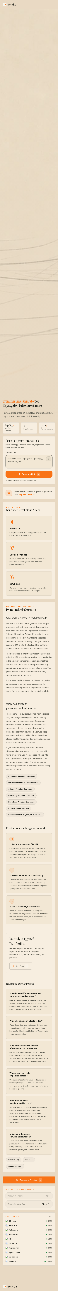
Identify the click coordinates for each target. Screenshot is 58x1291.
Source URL (11, 452)
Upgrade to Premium (28, 1180)
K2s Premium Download (18, 808)
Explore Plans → (27, 494)
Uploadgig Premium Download (21, 795)
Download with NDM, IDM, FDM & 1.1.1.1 (25, 815)
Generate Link (28, 474)
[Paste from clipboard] (48, 458)
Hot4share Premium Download (21, 802)
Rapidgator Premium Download (21, 776)
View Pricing (13, 1160)
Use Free (20, 966)
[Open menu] (52, 4)
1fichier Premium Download (20, 789)
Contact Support (15, 1166)
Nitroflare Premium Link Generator (23, 783)
